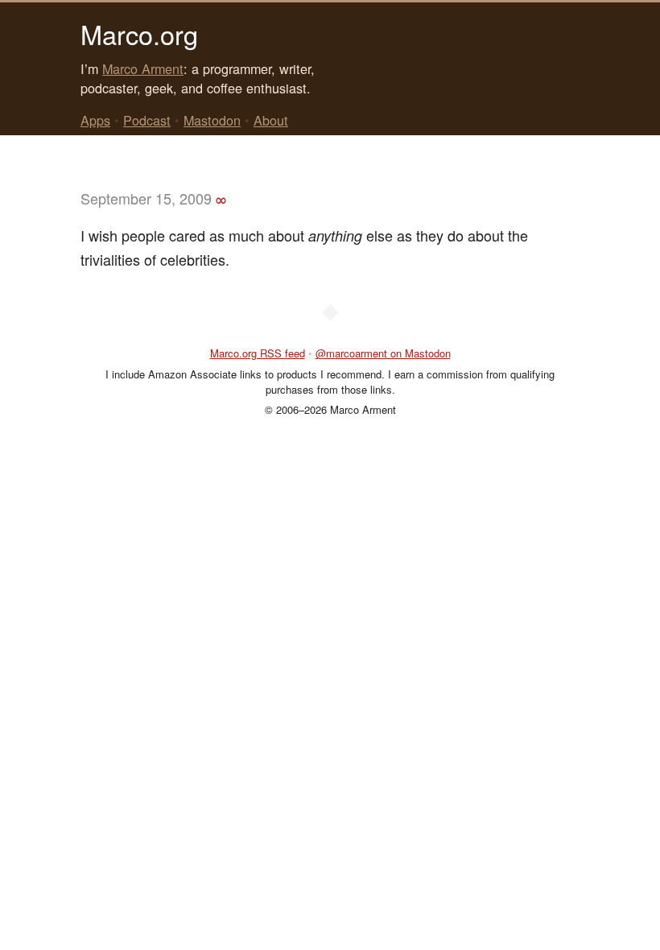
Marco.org (139, 33)
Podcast (147, 120)
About (271, 120)
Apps (95, 120)
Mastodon (212, 120)
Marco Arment (143, 68)
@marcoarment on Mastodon (383, 353)
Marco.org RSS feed (257, 353)
